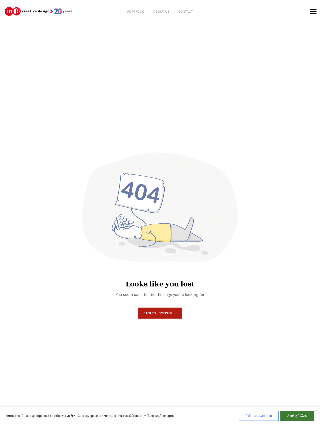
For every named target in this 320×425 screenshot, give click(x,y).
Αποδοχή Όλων (297, 416)
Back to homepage (158, 313)
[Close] (315, 410)
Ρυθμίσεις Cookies (259, 416)
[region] (160, 415)
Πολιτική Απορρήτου (160, 416)
